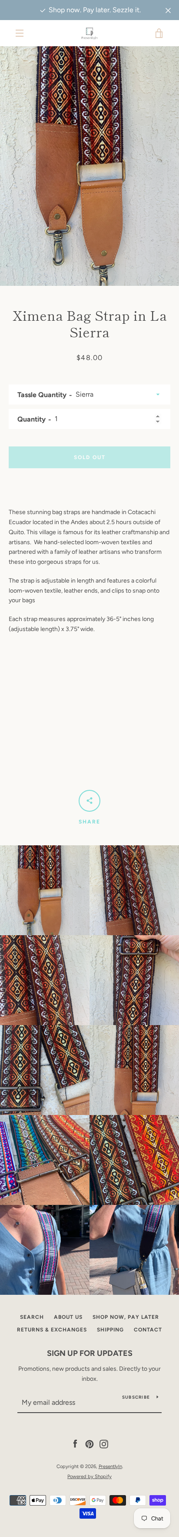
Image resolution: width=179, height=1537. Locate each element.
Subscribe (136, 1397)
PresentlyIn (110, 1466)
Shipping (110, 1330)
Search (32, 1317)
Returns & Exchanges (52, 1330)
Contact (148, 1330)
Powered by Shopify (89, 1476)
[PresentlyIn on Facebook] (75, 1444)
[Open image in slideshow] (89, 166)
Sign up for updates (90, 1353)
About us (68, 1317)
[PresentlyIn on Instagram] (103, 1444)
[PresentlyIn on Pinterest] (89, 1444)
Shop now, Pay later (126, 1317)
